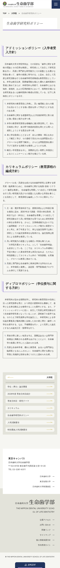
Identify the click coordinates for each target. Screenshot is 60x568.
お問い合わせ (45, 525)
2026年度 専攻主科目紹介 (19, 394)
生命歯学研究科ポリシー (18, 415)
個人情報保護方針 (43, 540)
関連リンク (46, 530)
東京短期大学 (45, 481)
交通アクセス (45, 520)
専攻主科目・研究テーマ (18, 401)
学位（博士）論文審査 (17, 386)
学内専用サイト (44, 545)
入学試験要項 (13, 422)
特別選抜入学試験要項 (17, 429)
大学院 (14, 13)
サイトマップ (45, 535)
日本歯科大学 (45, 476)
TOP (4, 13)
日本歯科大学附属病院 (42, 486)
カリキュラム (13, 408)
